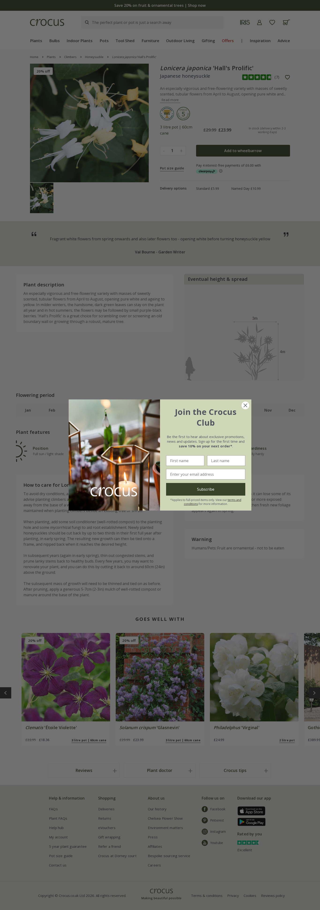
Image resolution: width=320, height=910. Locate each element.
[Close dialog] (245, 405)
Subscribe (205, 489)
